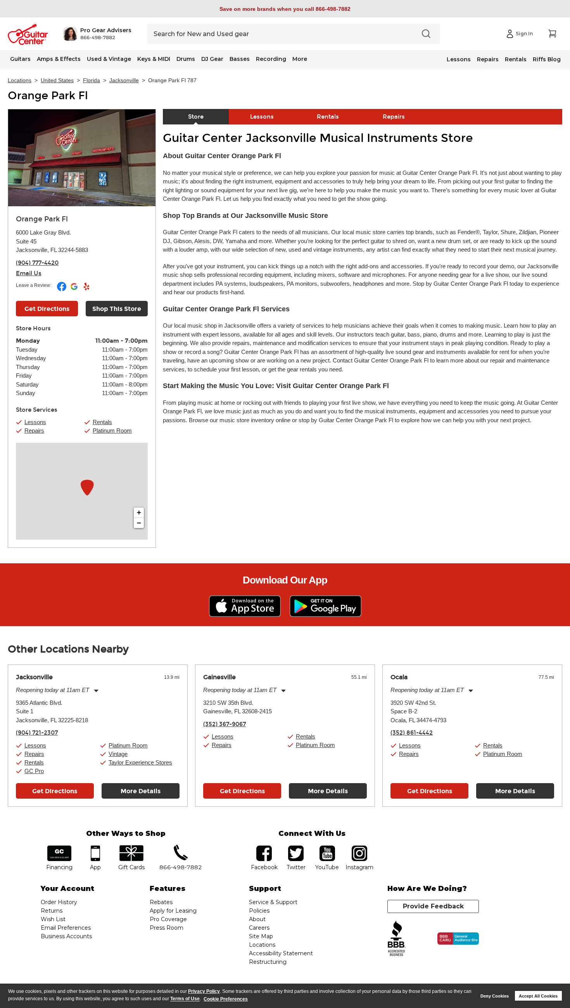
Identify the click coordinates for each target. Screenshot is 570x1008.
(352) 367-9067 (224, 724)
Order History (59, 902)
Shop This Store (116, 308)
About (257, 919)
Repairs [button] (34, 430)
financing (59, 848)
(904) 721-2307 (37, 732)
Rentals (516, 59)
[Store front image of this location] (81, 157)
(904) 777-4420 (37, 262)
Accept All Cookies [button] (538, 996)
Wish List (53, 919)
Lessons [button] (35, 422)
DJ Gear (212, 58)
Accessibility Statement (281, 953)
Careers (259, 927)
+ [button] (139, 512)
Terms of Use (185, 999)
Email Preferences (66, 927)
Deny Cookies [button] (494, 996)
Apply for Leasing (173, 910)
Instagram (359, 848)
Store (196, 116)
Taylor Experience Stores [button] (140, 762)
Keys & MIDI (153, 58)
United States (57, 80)
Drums (185, 58)
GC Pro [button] (34, 771)
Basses (240, 58)
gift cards (131, 848)
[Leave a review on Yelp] (86, 289)
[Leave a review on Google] (74, 289)
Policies (259, 910)
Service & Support (273, 902)
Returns (51, 910)
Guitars (20, 58)
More (299, 58)
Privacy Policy (204, 991)
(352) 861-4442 (411, 732)
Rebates (161, 902)
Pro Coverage (168, 919)
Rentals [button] (102, 422)
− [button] (139, 523)
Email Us (28, 273)
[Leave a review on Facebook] (62, 289)
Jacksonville (124, 80)
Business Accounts (66, 936)
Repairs (488, 59)
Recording (271, 58)
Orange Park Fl (48, 95)
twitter (296, 848)
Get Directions (46, 308)
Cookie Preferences (226, 999)
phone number (181, 848)
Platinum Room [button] (112, 430)
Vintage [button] (118, 754)
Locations (19, 80)
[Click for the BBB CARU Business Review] (458, 938)
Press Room (166, 927)
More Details (141, 791)
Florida (91, 80)
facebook (264, 848)
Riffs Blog (547, 59)
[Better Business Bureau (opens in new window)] (396, 939)
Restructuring (268, 961)
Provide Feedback (433, 906)
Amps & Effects (59, 58)
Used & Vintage (109, 58)
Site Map (261, 936)
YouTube (327, 848)
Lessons (459, 59)
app (95, 848)
